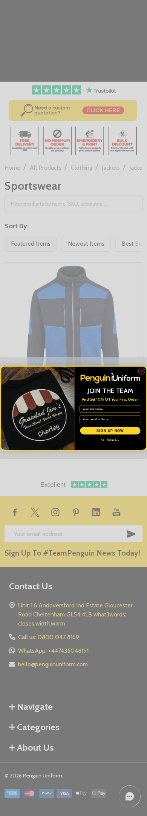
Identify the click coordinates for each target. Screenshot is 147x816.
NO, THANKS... (110, 440)
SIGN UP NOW (110, 430)
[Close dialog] (141, 371)
